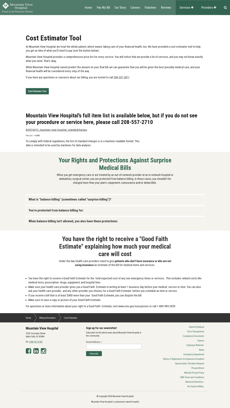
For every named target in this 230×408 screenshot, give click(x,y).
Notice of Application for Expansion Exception (183, 359)
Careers (135, 7)
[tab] (115, 199)
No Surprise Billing (195, 386)
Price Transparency (195, 331)
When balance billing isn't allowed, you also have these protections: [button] (73, 221)
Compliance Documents (193, 336)
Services (185, 7)
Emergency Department (194, 354)
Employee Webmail (195, 345)
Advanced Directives (194, 382)
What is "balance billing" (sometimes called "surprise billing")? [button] (70, 199)
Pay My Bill (103, 7)
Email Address (94, 341)
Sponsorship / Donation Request (189, 363)
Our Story (120, 7)
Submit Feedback (196, 327)
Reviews (166, 7)
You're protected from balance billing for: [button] (56, 210)
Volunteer (150, 7)
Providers (207, 7)
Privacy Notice (198, 368)
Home (88, 7)
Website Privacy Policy (194, 372)
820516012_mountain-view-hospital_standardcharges (56, 130)
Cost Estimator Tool (37, 91)
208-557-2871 (122, 77)
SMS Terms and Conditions (192, 377)
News (201, 350)
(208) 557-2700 (35, 342)
